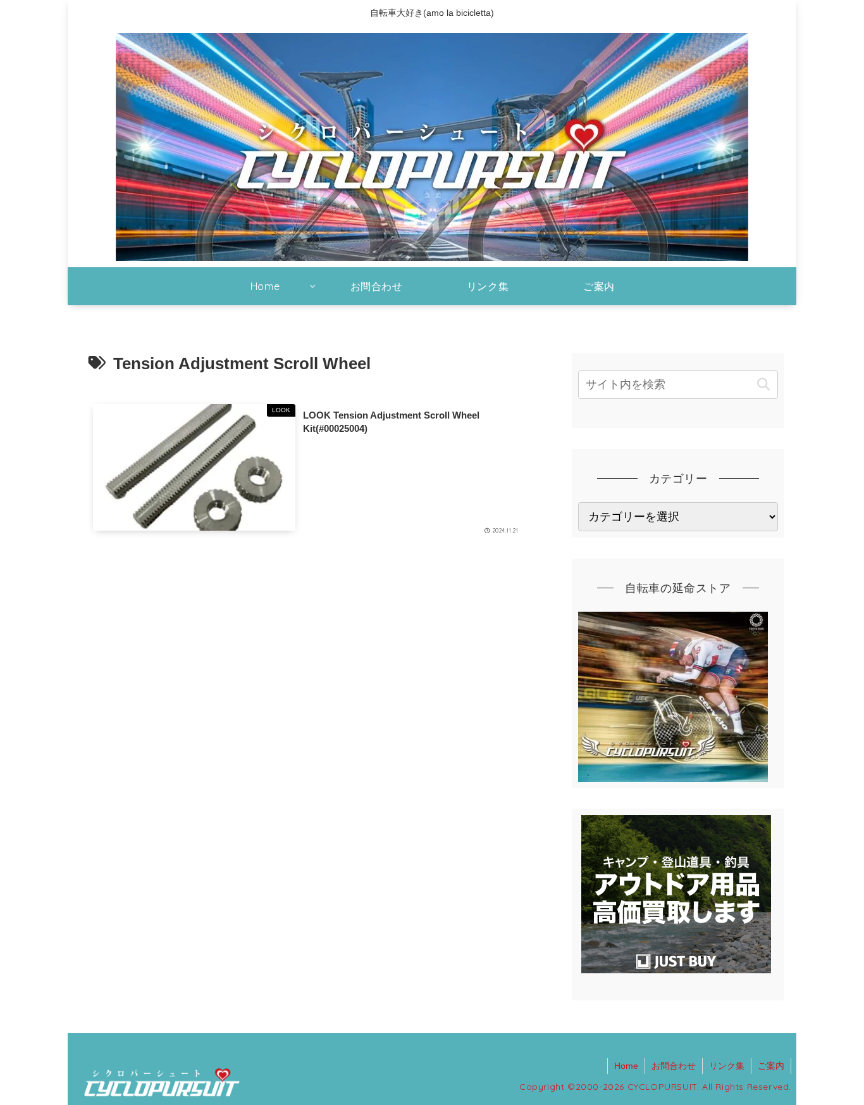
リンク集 (726, 1066)
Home (626, 1066)
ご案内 (771, 1066)
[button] (763, 384)
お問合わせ (673, 1066)
